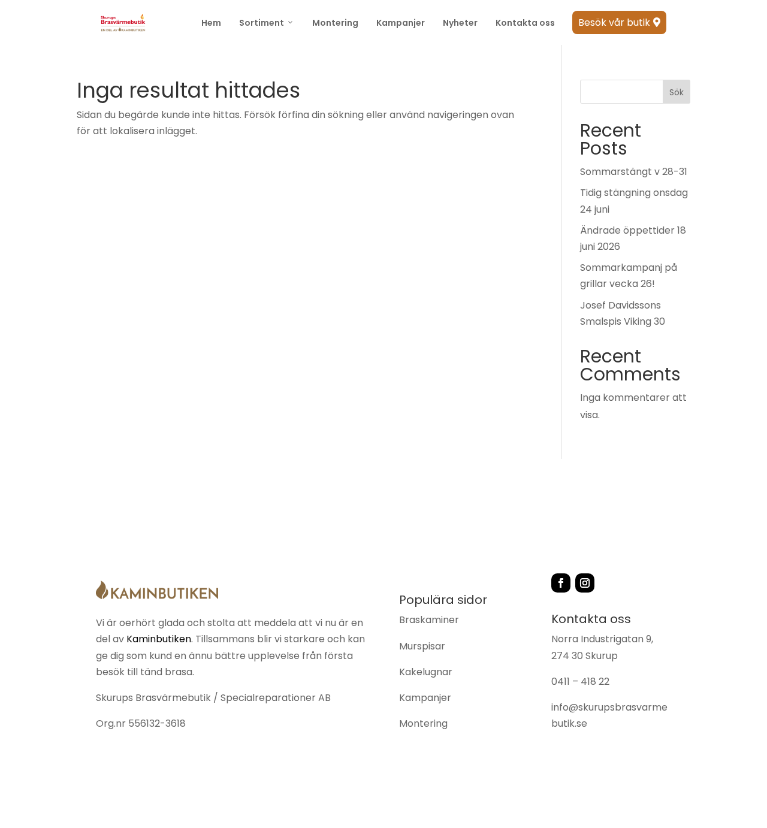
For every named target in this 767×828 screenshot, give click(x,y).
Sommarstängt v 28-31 (633, 172)
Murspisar (422, 646)
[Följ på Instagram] (584, 583)
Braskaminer (429, 620)
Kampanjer (400, 23)
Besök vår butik (619, 22)
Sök (676, 92)
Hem (211, 23)
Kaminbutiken (158, 639)
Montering (335, 23)
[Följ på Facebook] (560, 583)
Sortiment (261, 23)
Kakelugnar (425, 672)
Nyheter (460, 23)
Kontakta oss (525, 23)
